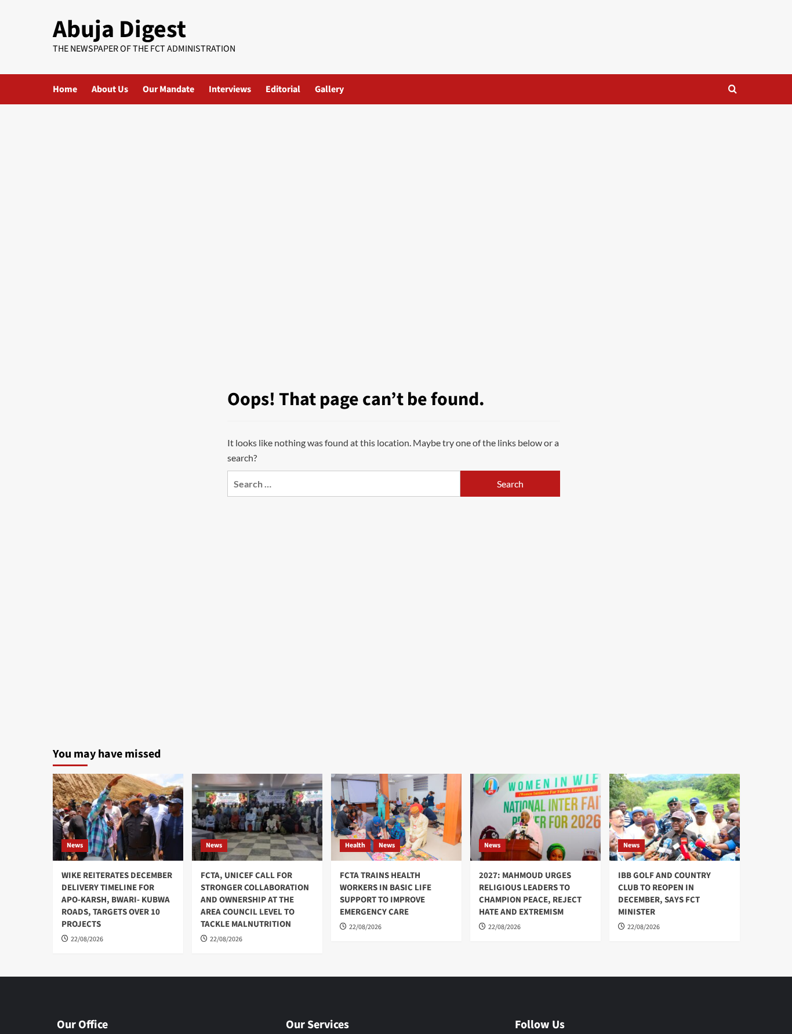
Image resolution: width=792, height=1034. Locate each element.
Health (355, 845)
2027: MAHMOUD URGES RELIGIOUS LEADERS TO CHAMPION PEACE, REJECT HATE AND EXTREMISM (530, 893)
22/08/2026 (87, 939)
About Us (110, 89)
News (75, 845)
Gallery (329, 89)
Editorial (283, 89)
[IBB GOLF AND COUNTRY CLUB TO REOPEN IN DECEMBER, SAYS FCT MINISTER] (674, 817)
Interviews (230, 89)
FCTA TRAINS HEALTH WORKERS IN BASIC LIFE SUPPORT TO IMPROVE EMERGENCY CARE (385, 893)
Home (65, 89)
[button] (732, 89)
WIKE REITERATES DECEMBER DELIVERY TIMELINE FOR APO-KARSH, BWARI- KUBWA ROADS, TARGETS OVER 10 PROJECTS (116, 899)
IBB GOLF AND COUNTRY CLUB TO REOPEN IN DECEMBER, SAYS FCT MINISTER (664, 893)
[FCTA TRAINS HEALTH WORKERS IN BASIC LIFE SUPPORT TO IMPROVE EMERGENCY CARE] (396, 817)
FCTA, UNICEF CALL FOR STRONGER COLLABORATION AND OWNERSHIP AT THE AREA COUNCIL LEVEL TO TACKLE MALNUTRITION (255, 899)
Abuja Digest (119, 29)
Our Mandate (168, 89)
